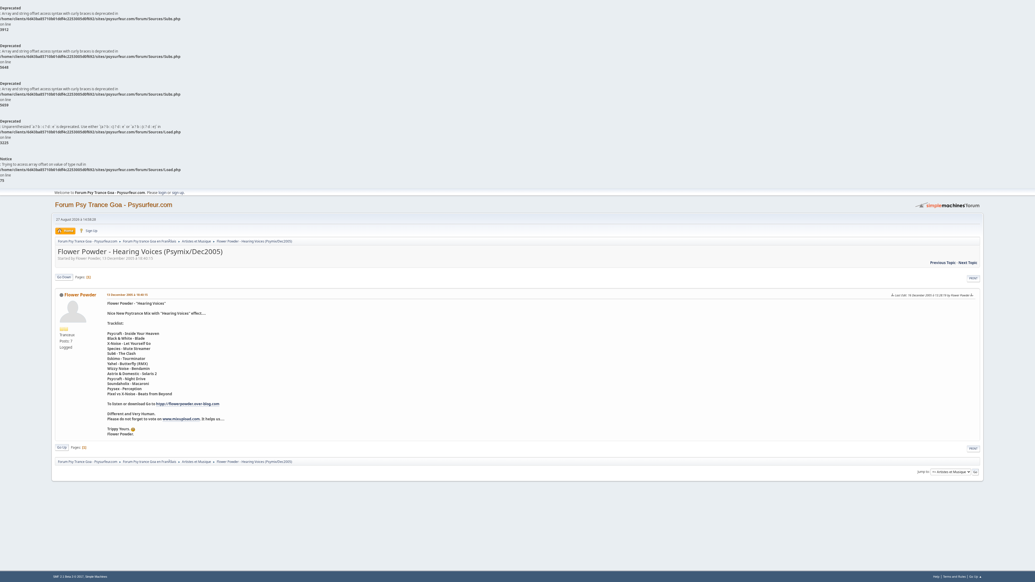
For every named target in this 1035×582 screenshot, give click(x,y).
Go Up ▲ (975, 576)
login (162, 192)
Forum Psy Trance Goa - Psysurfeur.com (113, 204)
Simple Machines (96, 576)
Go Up (62, 447)
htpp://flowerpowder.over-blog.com (187, 403)
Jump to (923, 471)
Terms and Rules (954, 576)
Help (936, 576)
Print (973, 278)
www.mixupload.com (181, 419)
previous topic (943, 262)
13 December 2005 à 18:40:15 (127, 295)
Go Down (64, 277)
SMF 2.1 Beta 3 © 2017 (68, 576)
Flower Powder (80, 295)
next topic (967, 262)
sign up (178, 192)
